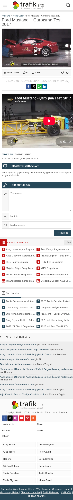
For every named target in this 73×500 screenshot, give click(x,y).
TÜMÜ (68, 242)
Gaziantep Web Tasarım (14, 489)
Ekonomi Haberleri (31, 492)
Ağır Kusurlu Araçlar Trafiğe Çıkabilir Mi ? (22, 394)
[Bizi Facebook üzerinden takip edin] (4, 418)
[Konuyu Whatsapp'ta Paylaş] (39, 86)
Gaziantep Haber (9, 492)
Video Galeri (18, 16)
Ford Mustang (23, 154)
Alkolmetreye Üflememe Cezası (17, 359)
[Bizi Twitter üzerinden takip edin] (10, 418)
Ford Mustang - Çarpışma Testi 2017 (22, 158)
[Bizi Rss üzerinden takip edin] (33, 418)
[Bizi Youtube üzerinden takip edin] (21, 418)
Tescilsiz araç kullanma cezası (16, 364)
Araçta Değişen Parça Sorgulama (18, 344)
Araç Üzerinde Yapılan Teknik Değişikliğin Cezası (26, 354)
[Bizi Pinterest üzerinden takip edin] (27, 418)
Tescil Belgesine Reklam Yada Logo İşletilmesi (24, 349)
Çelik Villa (66, 492)
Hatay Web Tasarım (40, 489)
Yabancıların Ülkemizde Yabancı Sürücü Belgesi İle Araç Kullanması (36, 369)
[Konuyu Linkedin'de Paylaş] (44, 86)
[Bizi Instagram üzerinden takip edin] (15, 418)
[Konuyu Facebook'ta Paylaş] (28, 86)
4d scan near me (37, 495)
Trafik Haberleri (51, 492)
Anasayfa (6, 16)
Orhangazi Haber (61, 489)
